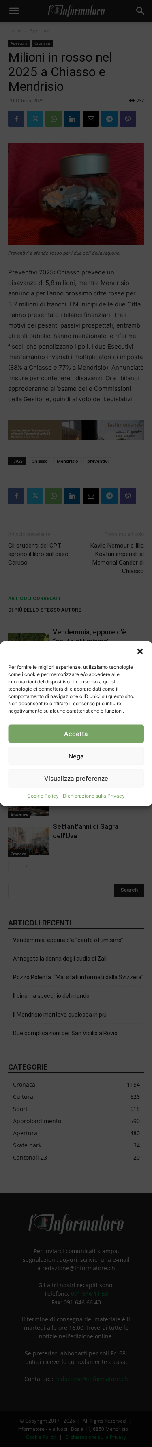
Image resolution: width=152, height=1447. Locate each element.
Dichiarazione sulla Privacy (94, 796)
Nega (76, 756)
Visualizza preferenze (76, 778)
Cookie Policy (43, 796)
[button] (140, 651)
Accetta (76, 733)
